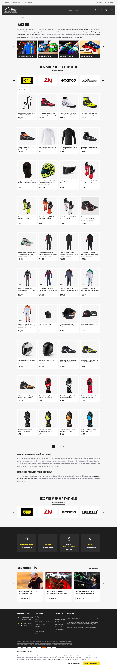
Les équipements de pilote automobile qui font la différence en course (28, 593)
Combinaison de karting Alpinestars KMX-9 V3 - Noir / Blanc (69, 253)
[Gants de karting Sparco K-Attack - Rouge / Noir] (90, 385)
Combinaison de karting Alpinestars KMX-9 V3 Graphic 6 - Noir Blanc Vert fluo (90, 289)
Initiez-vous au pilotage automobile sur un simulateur (57, 593)
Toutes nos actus (93, 568)
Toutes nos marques (57, 71)
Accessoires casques (65, 56)
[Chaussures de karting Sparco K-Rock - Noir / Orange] (27, 385)
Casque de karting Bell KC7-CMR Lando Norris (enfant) (47, 181)
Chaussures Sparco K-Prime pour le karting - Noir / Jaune (89, 114)
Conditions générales (68, 641)
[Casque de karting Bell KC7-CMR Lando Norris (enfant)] (48, 170)
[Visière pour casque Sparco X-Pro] (69, 170)
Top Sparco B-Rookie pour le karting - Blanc (47, 148)
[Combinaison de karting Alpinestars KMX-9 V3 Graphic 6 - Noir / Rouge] (69, 278)
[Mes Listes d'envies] (101, 10)
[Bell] (90, 80)
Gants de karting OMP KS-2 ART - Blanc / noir (68, 217)
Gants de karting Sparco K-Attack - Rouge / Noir (89, 396)
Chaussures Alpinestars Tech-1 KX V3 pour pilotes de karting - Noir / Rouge (89, 217)
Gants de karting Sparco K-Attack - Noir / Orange (68, 430)
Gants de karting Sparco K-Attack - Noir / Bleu (89, 430)
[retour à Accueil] (18, 17)
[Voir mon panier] (106, 10)
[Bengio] (48, 512)
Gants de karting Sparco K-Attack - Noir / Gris (26, 430)
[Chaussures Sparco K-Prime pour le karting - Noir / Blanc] (69, 103)
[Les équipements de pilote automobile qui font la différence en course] (30, 580)
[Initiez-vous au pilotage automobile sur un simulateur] (58, 580)
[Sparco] (48, 80)
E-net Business (33, 644)
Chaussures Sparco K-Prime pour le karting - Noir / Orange (26, 148)
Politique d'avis (59, 624)
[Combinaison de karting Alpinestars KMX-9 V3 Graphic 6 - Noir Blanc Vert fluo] (90, 278)
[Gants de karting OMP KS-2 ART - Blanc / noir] (69, 206)
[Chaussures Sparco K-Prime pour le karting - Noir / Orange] (27, 136)
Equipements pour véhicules (43, 621)
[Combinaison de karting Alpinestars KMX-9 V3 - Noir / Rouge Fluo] (90, 242)
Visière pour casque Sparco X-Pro (69, 181)
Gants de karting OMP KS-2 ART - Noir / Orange (47, 217)
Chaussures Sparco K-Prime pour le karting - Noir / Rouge (47, 114)
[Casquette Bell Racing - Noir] (90, 314)
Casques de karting (44, 56)
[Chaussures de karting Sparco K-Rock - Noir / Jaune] (90, 349)
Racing (37, 617)
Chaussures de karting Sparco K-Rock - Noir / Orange (27, 396)
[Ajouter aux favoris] (34, 95)
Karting (37, 619)
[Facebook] (18, 630)
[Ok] (98, 618)
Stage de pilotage (40, 624)
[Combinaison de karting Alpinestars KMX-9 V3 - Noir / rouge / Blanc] (48, 242)
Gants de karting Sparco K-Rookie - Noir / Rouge (47, 396)
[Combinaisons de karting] (27, 47)
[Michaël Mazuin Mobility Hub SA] (10, 10)
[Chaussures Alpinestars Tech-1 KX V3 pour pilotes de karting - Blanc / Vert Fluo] (27, 242)
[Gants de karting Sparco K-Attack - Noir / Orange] (69, 419)
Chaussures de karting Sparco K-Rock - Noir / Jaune (89, 361)
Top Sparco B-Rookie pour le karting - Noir (68, 148)
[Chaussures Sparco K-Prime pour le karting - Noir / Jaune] (90, 103)
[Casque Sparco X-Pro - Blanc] (27, 349)
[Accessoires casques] (69, 47)
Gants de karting (85, 56)
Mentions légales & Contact (56, 641)
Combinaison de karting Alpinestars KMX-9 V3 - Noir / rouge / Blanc (48, 253)
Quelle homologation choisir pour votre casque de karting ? (85, 593)
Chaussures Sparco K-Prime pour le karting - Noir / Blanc (68, 114)
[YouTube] (22, 630)
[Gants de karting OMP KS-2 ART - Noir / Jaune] (27, 206)
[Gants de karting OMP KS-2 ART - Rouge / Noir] (90, 170)
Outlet (37, 629)
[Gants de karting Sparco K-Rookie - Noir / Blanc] (69, 385)
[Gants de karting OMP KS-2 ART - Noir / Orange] (48, 206)
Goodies (37, 626)
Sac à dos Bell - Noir (45, 324)
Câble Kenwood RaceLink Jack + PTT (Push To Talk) (27, 114)
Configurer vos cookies (74, 663)
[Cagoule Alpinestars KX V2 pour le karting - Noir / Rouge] (27, 170)
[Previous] (14, 46)
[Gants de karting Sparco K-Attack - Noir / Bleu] (90, 419)
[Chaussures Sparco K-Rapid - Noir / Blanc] (90, 136)
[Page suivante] (66, 446)
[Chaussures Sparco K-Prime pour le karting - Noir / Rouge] (48, 103)
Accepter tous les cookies (91, 663)
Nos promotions (59, 627)
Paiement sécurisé (60, 619)
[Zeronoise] (27, 80)
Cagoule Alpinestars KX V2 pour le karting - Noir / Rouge (27, 181)
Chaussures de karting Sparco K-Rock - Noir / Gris (68, 361)
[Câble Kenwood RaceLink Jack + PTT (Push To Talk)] (27, 103)
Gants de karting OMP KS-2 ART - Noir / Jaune (26, 217)
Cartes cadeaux (39, 631)
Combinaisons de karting (24, 56)
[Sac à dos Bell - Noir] (48, 314)
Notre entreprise (59, 617)
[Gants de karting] (90, 47)
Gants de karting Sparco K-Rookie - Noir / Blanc (68, 396)
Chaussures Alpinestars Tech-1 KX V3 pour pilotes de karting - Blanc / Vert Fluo (27, 253)
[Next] (103, 46)
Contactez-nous (59, 631)
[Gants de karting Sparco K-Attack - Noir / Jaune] (48, 419)
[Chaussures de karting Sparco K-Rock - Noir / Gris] (69, 349)
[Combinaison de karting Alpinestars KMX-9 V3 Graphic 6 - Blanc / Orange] (27, 314)
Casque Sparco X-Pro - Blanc (26, 360)
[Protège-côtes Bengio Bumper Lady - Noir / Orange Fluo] (69, 314)
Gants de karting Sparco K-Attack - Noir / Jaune (47, 430)
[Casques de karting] (48, 47)
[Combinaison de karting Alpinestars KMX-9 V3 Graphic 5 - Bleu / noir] (48, 278)
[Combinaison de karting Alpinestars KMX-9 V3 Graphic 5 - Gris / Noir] (27, 278)
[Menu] (111, 10)
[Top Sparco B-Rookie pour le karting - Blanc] (48, 136)
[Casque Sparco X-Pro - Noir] (48, 349)
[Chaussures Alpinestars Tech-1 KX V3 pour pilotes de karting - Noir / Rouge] (90, 206)
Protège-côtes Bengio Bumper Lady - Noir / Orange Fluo (68, 325)
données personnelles (54, 659)
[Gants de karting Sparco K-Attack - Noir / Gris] (27, 419)
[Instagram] (26, 630)
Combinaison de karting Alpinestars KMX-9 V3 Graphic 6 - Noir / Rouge (69, 289)
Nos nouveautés (59, 629)
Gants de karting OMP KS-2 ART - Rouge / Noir (89, 181)
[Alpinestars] (69, 80)
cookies (86, 656)
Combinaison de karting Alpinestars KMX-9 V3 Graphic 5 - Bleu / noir (48, 289)
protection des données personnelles (82, 624)
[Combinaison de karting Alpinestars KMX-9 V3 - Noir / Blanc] (69, 242)
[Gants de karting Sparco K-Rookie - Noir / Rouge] (48, 385)
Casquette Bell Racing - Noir (89, 324)
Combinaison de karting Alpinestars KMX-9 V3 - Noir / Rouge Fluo (89, 253)
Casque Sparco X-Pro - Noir (47, 360)
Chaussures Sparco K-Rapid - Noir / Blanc (89, 148)
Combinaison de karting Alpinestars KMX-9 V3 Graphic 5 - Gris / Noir (27, 289)
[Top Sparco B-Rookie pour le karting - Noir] (69, 136)
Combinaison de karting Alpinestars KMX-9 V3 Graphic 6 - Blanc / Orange (27, 325)
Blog (100, 3)
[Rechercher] (96, 10)
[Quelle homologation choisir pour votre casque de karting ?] (87, 580)
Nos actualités (27, 568)
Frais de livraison (59, 622)
